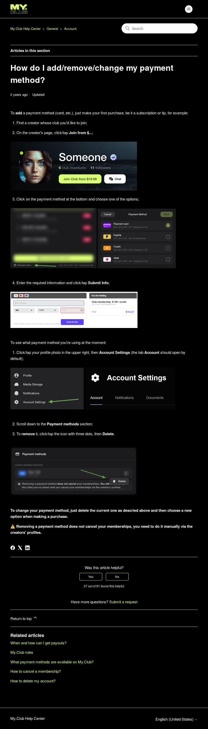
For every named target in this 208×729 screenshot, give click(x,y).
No (117, 576)
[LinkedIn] (27, 547)
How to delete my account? (33, 680)
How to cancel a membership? (35, 671)
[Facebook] (12, 547)
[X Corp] (20, 547)
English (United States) (175, 719)
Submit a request (123, 601)
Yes (90, 576)
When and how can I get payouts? (38, 642)
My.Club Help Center (25, 28)
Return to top (21, 618)
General (52, 28)
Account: (70, 28)
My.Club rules (21, 652)
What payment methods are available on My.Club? (52, 661)
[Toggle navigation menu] (189, 9)
